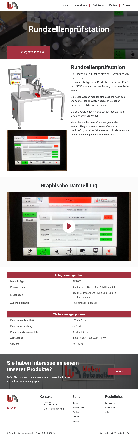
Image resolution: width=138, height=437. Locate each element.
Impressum (110, 403)
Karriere (113, 5)
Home (65, 5)
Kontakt (126, 5)
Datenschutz (110, 407)
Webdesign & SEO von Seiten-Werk (115, 433)
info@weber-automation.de (50, 403)
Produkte (96, 5)
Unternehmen (80, 5)
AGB (107, 412)
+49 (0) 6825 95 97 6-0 (32, 52)
